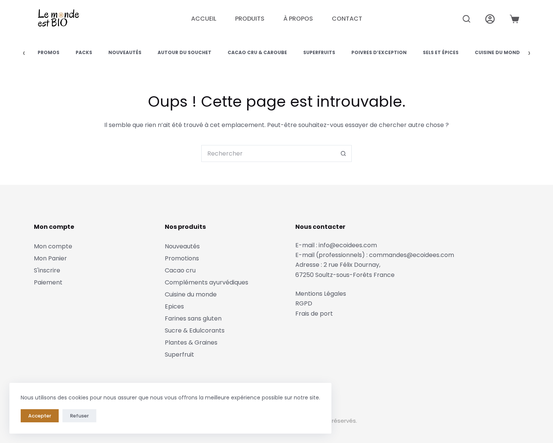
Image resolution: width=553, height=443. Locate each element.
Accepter (39, 415)
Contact (347, 18)
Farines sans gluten (193, 318)
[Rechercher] (466, 19)
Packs (84, 52)
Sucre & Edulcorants (195, 330)
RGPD (303, 303)
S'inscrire (47, 270)
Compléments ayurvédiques (206, 282)
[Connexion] (490, 19)
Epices (174, 306)
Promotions (182, 258)
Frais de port (314, 313)
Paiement (48, 282)
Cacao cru (180, 270)
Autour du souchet (184, 52)
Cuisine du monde (499, 52)
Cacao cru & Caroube (257, 52)
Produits (249, 18)
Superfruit (179, 354)
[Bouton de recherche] (343, 153)
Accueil (203, 18)
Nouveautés (124, 52)
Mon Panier (50, 258)
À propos (298, 18)
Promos (48, 52)
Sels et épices (441, 52)
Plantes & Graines (191, 342)
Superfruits (319, 52)
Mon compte (53, 246)
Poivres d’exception (379, 52)
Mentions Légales (320, 293)
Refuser (79, 415)
